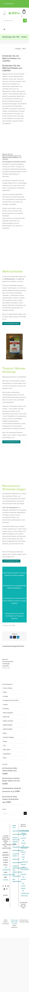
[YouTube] (4, 889)
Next (23, 48)
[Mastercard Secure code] (14, 936)
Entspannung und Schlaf (10, 700)
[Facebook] (3, 886)
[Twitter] (5, 886)
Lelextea (5, 880)
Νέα (14, 625)
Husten (5, 704)
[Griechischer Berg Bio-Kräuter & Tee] (6, 927)
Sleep (5, 741)
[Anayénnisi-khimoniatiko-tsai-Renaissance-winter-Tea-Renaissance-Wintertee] (14, 449)
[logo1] (14, 12)
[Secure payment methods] (14, 931)
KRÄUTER (6, 717)
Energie (5, 696)
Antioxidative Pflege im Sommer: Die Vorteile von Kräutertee (23, 839)
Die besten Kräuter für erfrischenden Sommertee (23, 890)
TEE (4, 745)
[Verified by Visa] (14, 934)
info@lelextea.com (8, 875)
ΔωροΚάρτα (7, 754)
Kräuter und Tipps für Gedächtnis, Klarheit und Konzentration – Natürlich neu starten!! (23, 865)
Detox (5, 692)
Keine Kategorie (8, 713)
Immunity (6, 708)
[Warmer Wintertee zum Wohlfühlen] (14, 331)
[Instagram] (8, 886)
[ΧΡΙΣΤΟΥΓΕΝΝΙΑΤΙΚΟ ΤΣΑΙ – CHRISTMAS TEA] (14, 234)
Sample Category (8, 737)
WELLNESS (6, 749)
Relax (5, 733)
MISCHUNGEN (7, 725)
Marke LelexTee (8, 721)
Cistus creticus (7, 688)
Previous (18, 48)
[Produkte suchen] (25, 20)
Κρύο (4, 758)
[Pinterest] (6, 889)
